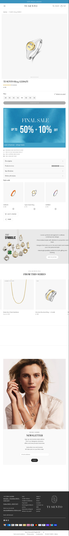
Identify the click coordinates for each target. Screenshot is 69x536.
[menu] (34, 532)
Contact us (39, 505)
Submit (34, 460)
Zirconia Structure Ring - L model (45, 312)
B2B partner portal (38, 509)
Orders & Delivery (27, 501)
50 (9, 98)
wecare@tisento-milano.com (12, 510)
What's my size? (61, 94)
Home (5, 12)
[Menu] (4, 6)
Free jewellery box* (11, 156)
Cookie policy (39, 534)
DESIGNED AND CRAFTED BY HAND (14, 150)
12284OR (5, 205)
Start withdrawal (8, 515)
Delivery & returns (10, 176)
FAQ (23, 496)
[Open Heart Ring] (34, 192)
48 (5, 98)
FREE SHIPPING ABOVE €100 (12, 154)
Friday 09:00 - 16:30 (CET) (10, 504)
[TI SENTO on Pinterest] (6, 520)
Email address (25, 452)
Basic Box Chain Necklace (11, 312)
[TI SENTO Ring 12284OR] (13, 192)
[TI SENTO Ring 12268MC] (56, 192)
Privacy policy (30, 534)
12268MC (48, 205)
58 (26, 98)
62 (34, 98)
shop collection (52, 257)
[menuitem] (19, 534)
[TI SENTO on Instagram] (8, 520)
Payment (24, 503)
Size (4, 94)
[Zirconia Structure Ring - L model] (50, 294)
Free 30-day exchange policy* (14, 152)
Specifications (9, 171)
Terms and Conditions (19, 534)
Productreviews (34, 166)
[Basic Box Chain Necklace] (18, 294)
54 (18, 98)
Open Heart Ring (29, 205)
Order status (26, 498)
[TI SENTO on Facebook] (4, 520)
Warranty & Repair (27, 509)
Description (8, 161)
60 (30, 98)
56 (22, 98)
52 (13, 98)
